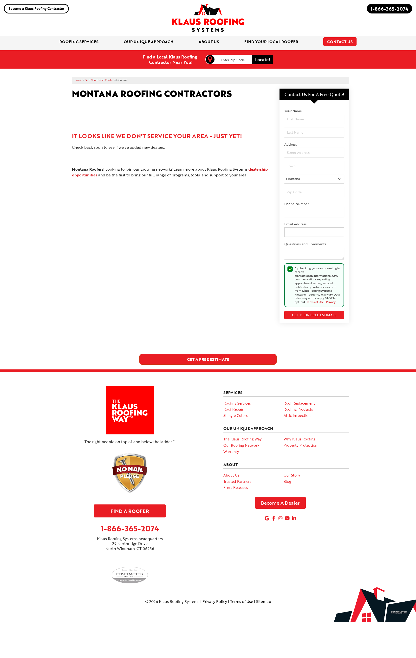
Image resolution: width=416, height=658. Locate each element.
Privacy (331, 302)
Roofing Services (237, 403)
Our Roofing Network (241, 445)
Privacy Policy (214, 601)
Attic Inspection (297, 415)
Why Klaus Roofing (299, 439)
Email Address (295, 223)
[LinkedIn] (294, 518)
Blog (287, 481)
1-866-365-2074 (389, 8)
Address (290, 144)
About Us (231, 475)
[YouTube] (287, 518)
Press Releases (235, 487)
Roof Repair (233, 409)
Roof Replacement (299, 403)
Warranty (231, 451)
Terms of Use (315, 302)
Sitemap (263, 601)
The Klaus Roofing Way (242, 439)
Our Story (292, 475)
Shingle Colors (235, 415)
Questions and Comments (305, 243)
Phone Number (296, 203)
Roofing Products (298, 409)
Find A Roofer (129, 511)
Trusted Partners (237, 481)
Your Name (293, 110)
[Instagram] (280, 518)
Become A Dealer (280, 502)
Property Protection (300, 445)
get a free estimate (208, 359)
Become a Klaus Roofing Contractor (36, 8)
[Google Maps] (267, 518)
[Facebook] (274, 518)
